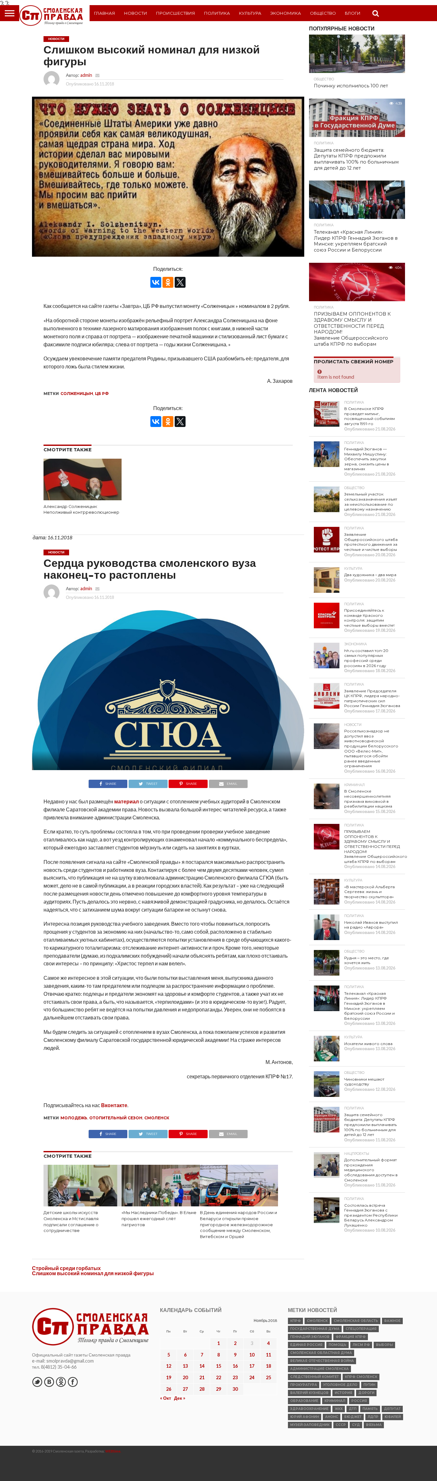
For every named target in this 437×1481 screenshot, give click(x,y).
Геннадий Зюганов (310, 1337)
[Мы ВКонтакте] (49, 1382)
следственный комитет (314, 1377)
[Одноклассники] (168, 282)
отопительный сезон (115, 1117)
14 (201, 1366)
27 (185, 1389)
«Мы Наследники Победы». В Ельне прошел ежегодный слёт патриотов (159, 1218)
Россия (359, 1401)
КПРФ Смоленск (361, 1377)
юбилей (393, 1417)
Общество (323, 13)
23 (235, 1377)
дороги (366, 1393)
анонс (331, 1417)
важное (392, 1321)
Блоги (353, 13)
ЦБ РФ (102, 393)
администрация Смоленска (319, 1369)
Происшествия (175, 13)
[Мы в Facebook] (73, 1382)
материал (126, 801)
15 (218, 1366)
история (343, 1393)
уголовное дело (340, 1385)
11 (268, 1354)
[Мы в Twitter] (37, 1382)
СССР (341, 1425)
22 (218, 1377)
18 (268, 1366)
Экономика (285, 13)
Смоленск (156, 1117)
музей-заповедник (310, 1425)
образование (304, 1401)
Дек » (179, 1398)
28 (201, 1389)
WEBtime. (113, 1451)
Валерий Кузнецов (309, 1393)
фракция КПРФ (351, 1337)
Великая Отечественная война (322, 1361)
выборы (384, 1345)
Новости (135, 13)
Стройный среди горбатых (66, 1268)
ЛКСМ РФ (361, 1345)
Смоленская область (356, 1321)
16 (235, 1366)
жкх (339, 1409)
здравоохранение (309, 1409)
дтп (352, 1409)
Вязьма (374, 1425)
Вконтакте (114, 1105)
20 (185, 1377)
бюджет (353, 1417)
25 (268, 1377)
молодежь (73, 1117)
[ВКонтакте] (155, 282)
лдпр (373, 1417)
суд (356, 1425)
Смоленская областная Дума (321, 1353)
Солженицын (76, 393)
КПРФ (295, 1321)
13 (185, 1366)
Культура (250, 13)
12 (168, 1366)
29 (218, 1389)
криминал (334, 1401)
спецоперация (361, 1329)
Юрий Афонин (304, 1417)
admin (86, 75)
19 (168, 1377)
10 (251, 1354)
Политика (217, 13)
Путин (369, 1385)
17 (251, 1366)
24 (251, 1377)
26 (168, 1389)
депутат (392, 1409)
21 (201, 1377)
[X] (180, 282)
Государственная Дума (314, 1329)
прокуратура (303, 1385)
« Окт (165, 1398)
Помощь (337, 1345)
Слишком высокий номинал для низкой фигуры (93, 1273)
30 (235, 1389)
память (370, 1409)
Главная (104, 13)
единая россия (306, 1345)
